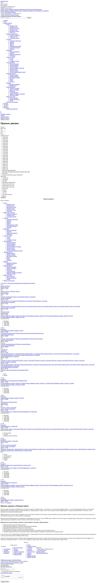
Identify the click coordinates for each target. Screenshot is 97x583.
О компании (7, 549)
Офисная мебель (11, 87)
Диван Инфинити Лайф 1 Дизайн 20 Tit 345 (12, 500)
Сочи (34, 10)
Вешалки (12, 53)
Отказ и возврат (18, 553)
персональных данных (6, 572)
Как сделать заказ (18, 547)
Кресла (11, 79)
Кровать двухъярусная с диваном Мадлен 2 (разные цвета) (16, 465)
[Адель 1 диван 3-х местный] (48, 445)
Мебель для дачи (11, 96)
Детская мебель (11, 62)
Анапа (6, 9)
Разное (11, 100)
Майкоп (12, 10)
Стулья (11, 60)
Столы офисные (14, 92)
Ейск (28, 9)
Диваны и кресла (11, 73)
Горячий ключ (23, 9)
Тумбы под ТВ (13, 36)
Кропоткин (39, 9)
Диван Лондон (4, 313)
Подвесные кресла (14, 99)
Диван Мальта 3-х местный (8, 302)
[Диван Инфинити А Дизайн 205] (48, 411)
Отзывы (6, 103)
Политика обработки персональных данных (12, 562)
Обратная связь (17, 554)
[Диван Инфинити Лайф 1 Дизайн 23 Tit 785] (48, 316)
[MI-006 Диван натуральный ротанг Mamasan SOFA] (48, 370)
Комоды (12, 43)
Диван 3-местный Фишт (7, 340)
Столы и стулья (11, 57)
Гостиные (29, 547)
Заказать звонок (14, 15)
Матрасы (12, 49)
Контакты (6, 107)
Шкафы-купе (13, 85)
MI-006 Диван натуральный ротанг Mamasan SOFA (14, 380)
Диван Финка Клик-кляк (7, 334)
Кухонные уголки (14, 31)
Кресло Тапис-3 (5, 287)
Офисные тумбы (14, 95)
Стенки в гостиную (15, 35)
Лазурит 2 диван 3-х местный (8, 362)
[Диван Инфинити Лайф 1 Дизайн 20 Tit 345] (48, 486)
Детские (29, 553)
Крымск (3, 10)
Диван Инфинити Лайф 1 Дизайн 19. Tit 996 (12, 398)
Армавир (10, 9)
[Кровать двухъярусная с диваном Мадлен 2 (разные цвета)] (48, 450)
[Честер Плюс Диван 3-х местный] (48, 429)
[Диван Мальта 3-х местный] (48, 301)
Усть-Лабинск (45, 10)
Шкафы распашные (15, 84)
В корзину (3, 329)
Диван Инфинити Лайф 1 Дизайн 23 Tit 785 (12, 330)
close (2, 2)
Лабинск (7, 10)
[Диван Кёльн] (48, 402)
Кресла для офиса (14, 89)
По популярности (24, 283)
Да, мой (3, 6)
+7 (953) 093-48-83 (5, 15)
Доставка (6, 104)
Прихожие (9, 50)
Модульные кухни (14, 28)
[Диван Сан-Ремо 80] (48, 297)
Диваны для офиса (14, 88)
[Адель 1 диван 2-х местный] (48, 407)
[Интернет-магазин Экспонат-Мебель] (11, 16)
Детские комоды (14, 66)
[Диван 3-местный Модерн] (48, 344)
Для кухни (12, 32)
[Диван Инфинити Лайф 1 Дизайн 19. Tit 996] (48, 384)
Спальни (9, 39)
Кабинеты (12, 91)
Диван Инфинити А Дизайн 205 (9, 426)
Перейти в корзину (5, 114)
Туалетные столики (15, 47)
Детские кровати (14, 65)
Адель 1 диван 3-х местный (8, 446)
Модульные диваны (15, 77)
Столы (11, 58)
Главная (6, 20)
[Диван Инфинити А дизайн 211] (48, 468)
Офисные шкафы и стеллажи (17, 94)
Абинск (3, 9)
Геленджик (16, 9)
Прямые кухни (13, 25)
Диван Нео (3, 351)
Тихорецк (38, 10)
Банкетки (12, 81)
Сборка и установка (19, 551)
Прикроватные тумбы (15, 46)
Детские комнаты (14, 64)
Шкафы (9, 83)
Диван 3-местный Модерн (7, 345)
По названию (16, 283)
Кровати (12, 42)
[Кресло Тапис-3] (48, 286)
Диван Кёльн (4, 403)
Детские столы (13, 69)
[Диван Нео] (48, 349)
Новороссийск (18, 10)
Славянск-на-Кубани (27, 10)
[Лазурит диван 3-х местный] (48, 306)
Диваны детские (14, 70)
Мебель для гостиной (12, 34)
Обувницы (12, 55)
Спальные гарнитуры (15, 40)
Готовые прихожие (14, 51)
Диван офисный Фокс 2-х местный (10, 356)
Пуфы (11, 80)
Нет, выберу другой (10, 6)
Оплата (5, 106)
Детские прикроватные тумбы (17, 72)
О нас (5, 21)
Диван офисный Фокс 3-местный (9, 367)
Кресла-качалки (14, 98)
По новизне (32, 283)
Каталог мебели (8, 23)
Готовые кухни (14, 30)
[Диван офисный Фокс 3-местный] (48, 365)
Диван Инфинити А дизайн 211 (9, 482)
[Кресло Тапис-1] (48, 291)
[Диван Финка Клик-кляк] (48, 333)
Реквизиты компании (12, 109)
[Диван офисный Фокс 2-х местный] (48, 354)
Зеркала (12, 45)
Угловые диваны (14, 76)
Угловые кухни (14, 27)
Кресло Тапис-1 (5, 292)
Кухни (8, 24)
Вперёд (9, 502)
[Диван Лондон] (48, 312)
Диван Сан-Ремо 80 (6, 298)
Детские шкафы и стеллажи (17, 68)
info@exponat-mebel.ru (10, 12)
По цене (10, 283)
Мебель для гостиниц (12, 102)
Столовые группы (14, 61)
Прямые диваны (14, 74)
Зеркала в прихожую (15, 54)
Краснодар (32, 9)
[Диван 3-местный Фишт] (48, 338)
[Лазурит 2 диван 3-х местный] (48, 360)
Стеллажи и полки (14, 38)
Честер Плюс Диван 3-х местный (9, 441)
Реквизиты (6, 551)
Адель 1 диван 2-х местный (8, 409)
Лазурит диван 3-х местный (8, 307)
